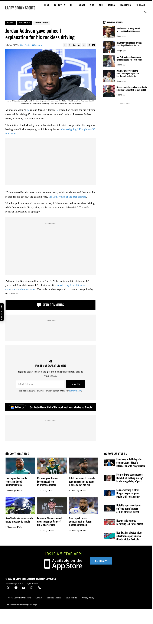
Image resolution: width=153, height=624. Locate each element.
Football (10, 22)
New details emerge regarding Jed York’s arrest (129, 522)
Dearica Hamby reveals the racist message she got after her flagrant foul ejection (128, 73)
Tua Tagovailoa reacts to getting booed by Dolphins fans (16, 481)
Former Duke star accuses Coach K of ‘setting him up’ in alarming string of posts (129, 478)
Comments (38, 45)
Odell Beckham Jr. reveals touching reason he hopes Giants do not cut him (82, 481)
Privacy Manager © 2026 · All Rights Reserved (22, 584)
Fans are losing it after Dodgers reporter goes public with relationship (128, 493)
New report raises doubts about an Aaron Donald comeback (80, 521)
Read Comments (53, 304)
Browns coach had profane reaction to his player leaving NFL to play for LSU (132, 88)
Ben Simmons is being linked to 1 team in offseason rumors (128, 29)
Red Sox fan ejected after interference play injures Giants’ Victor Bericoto (129, 536)
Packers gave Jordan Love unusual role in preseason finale (47, 481)
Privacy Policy (75, 391)
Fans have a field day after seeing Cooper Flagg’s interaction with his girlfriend (130, 463)
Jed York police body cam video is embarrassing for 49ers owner (129, 58)
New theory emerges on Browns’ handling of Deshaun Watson (129, 44)
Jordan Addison (42, 22)
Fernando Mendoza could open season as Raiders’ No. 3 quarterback (49, 521)
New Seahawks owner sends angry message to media (19, 519)
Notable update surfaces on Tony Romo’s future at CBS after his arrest (128, 509)
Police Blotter (24, 22)
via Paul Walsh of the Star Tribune (67, 196)
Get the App (101, 560)
